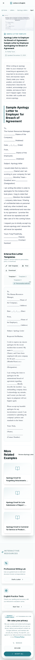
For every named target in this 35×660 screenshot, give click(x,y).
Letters (12, 10)
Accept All (19, 654)
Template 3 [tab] (17, 280)
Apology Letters (22, 10)
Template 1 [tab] (12, 276)
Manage (19, 643)
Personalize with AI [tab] (23, 283)
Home (5, 10)
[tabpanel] (17, 364)
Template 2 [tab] (22, 276)
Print (26, 266)
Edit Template (13, 266)
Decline (17, 648)
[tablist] (17, 280)
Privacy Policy (19, 637)
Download (12, 270)
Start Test (16, 607)
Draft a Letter (16, 579)
